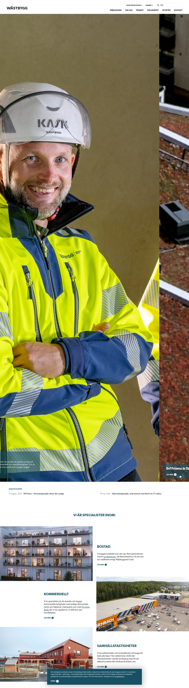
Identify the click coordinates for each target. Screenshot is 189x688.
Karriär (148, 5)
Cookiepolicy (119, 676)
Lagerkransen (110, 557)
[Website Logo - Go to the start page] (17, 7)
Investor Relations (133, 5)
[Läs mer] (46, 553)
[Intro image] (94, 248)
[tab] (178, 477)
